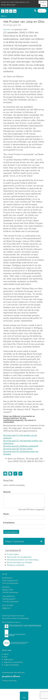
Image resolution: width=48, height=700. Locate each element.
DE (6, 574)
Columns (6, 29)
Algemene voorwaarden (13, 662)
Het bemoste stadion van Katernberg (22, 559)
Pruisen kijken (13, 554)
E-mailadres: (9, 522)
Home (6, 654)
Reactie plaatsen (11, 532)
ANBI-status (8, 659)
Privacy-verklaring (9, 680)
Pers (5, 657)
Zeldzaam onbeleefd (15, 565)
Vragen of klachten (11, 665)
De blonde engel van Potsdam (19, 562)
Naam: (6, 514)
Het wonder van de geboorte (19, 557)
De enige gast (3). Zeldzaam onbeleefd (20, 446)
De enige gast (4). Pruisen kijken (17, 448)
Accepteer (43, 2)
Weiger (44, 5)
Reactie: (7, 491)
